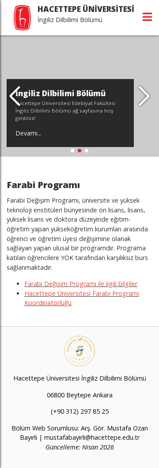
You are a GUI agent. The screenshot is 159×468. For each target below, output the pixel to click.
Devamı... (28, 133)
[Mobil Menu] (147, 17)
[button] (144, 96)
